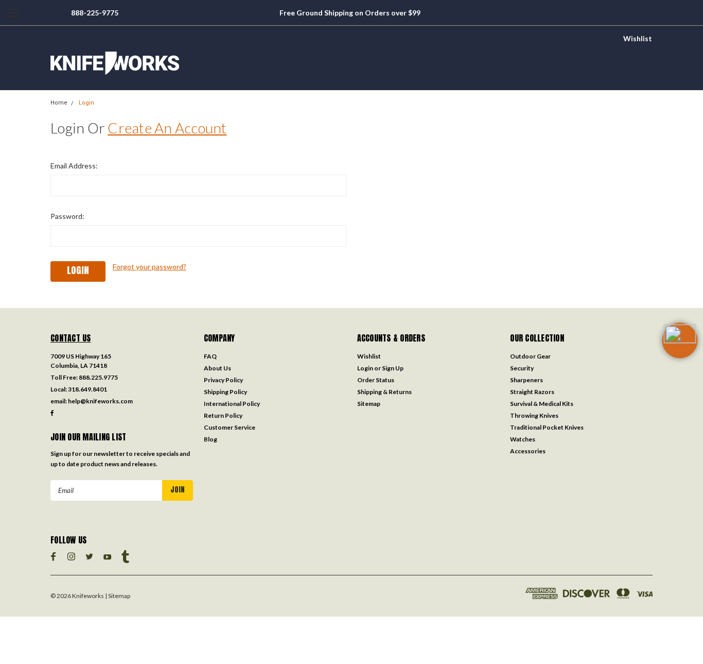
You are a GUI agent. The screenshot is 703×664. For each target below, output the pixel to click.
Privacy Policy (223, 380)
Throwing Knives (534, 415)
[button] (680, 357)
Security (522, 368)
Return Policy (223, 415)
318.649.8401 (87, 389)
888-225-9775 (94, 12)
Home (58, 102)
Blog (210, 439)
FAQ (210, 356)
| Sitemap (117, 596)
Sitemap (368, 403)
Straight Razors (532, 392)
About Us (217, 368)
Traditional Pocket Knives (547, 427)
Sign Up (392, 368)
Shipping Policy (225, 392)
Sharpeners (526, 380)
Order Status (375, 380)
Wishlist (637, 38)
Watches (522, 439)
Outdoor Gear (530, 356)
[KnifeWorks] (351, 63)
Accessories (528, 451)
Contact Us (70, 338)
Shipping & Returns (384, 392)
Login (86, 102)
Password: (67, 216)
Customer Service (229, 427)
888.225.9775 (98, 377)
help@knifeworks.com (100, 401)
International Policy (232, 403)
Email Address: (74, 165)
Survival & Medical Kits (541, 403)
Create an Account (167, 128)
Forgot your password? (149, 266)
